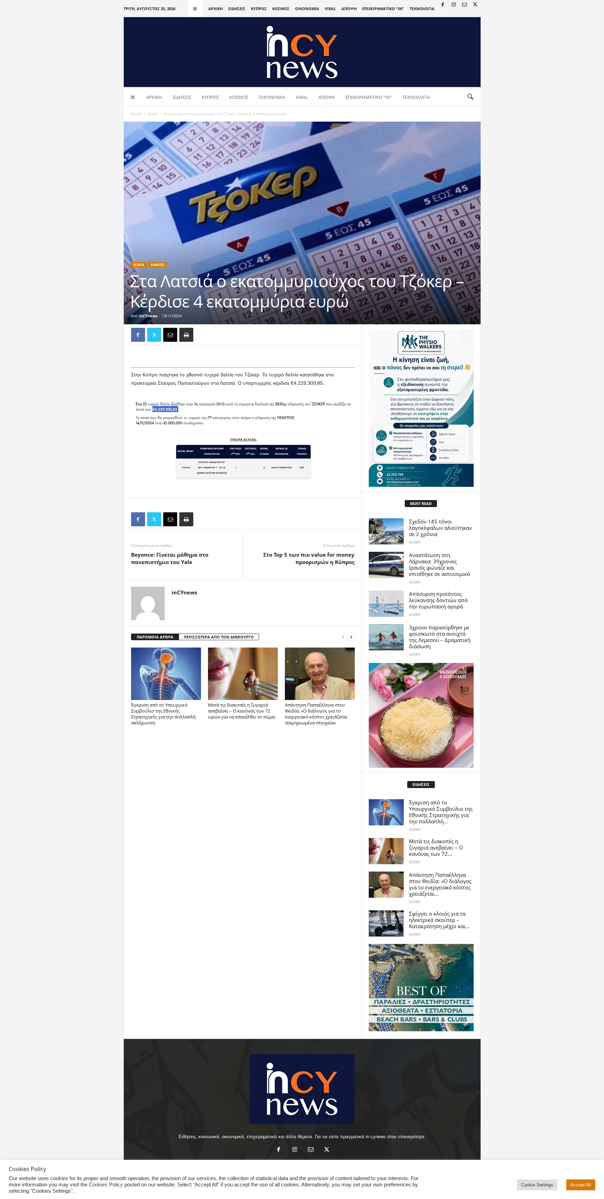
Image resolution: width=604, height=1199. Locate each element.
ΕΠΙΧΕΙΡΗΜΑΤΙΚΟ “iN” (383, 8)
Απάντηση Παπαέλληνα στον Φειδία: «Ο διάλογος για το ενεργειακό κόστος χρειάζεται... (440, 884)
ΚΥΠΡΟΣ (259, 8)
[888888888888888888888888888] (421, 408)
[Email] (170, 335)
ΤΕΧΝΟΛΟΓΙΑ (422, 8)
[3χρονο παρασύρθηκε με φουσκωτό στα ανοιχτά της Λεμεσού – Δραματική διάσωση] (386, 637)
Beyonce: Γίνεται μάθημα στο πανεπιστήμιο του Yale (169, 558)
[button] (470, 97)
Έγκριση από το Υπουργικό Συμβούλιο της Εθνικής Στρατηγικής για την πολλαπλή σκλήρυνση (163, 714)
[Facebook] (443, 5)
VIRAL (330, 8)
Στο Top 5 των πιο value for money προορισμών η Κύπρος (308, 558)
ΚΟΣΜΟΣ (280, 8)
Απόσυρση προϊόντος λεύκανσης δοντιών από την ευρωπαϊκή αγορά (438, 600)
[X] (475, 5)
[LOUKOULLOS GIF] (421, 715)
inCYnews (148, 315)
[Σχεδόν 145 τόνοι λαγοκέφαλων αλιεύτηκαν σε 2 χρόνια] (386, 531)
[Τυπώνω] (186, 335)
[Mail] (464, 5)
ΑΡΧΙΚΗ (215, 8)
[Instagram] (454, 5)
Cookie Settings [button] (537, 1184)
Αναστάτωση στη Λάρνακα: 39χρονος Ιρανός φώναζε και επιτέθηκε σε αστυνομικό (439, 564)
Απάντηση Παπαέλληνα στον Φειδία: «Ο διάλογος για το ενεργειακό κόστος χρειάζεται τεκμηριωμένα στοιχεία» (316, 714)
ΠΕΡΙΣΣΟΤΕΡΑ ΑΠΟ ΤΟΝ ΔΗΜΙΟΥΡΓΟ (219, 637)
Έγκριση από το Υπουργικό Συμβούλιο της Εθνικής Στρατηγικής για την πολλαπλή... (441, 812)
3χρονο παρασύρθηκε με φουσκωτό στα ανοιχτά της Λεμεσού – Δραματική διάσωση (439, 637)
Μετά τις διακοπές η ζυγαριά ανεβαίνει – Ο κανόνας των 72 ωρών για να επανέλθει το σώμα (241, 711)
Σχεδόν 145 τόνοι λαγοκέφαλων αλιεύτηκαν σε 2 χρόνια (440, 527)
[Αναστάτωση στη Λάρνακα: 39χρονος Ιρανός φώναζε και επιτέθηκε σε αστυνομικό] (386, 565)
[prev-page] (342, 637)
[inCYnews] (302, 52)
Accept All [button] (580, 1184)
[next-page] (351, 637)
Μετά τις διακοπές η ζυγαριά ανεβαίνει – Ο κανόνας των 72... (436, 847)
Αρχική (136, 113)
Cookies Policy (106, 1184)
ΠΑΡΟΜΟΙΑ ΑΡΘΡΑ (155, 637)
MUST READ (421, 503)
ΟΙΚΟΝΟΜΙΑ (307, 8)
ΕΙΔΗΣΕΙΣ (236, 8)
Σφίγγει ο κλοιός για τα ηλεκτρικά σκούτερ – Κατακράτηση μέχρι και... (439, 920)
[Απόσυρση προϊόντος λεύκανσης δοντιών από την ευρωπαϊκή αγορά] (386, 604)
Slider (153, 113)
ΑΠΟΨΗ (349, 8)
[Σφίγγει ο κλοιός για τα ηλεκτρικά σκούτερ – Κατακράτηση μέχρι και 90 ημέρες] (386, 923)
